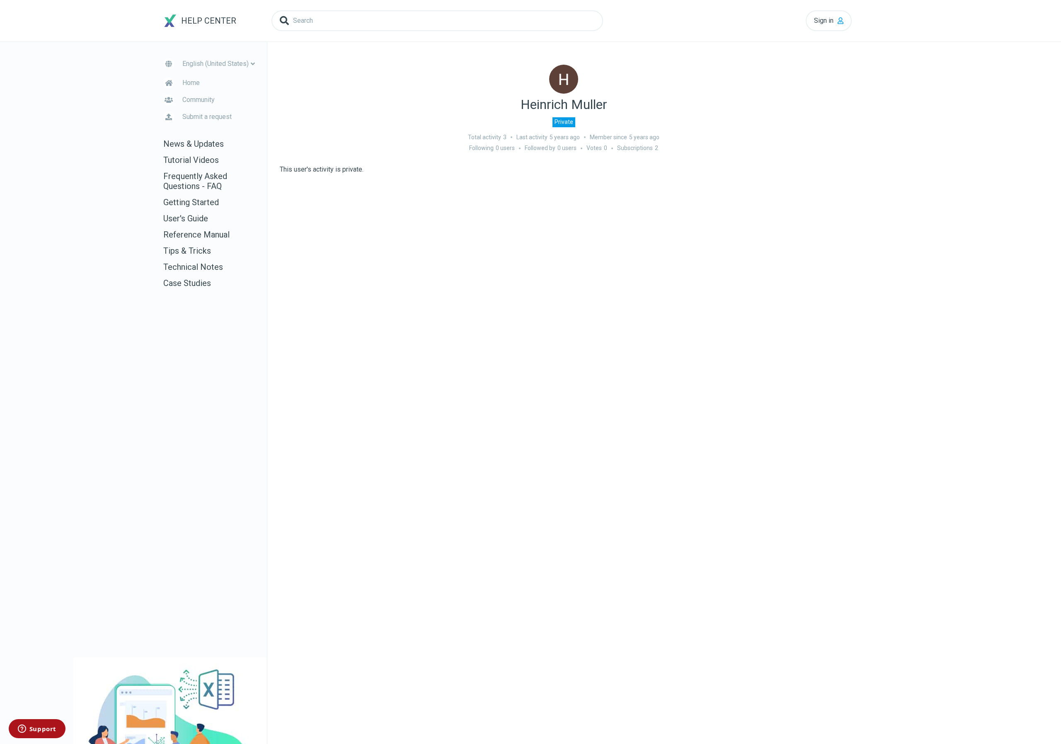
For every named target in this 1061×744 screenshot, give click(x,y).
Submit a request (207, 117)
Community (198, 100)
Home (191, 83)
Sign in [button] (823, 20)
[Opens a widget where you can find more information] (36, 729)
